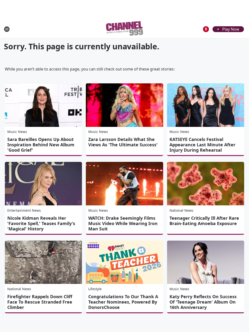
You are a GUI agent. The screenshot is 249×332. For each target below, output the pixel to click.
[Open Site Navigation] (7, 29)
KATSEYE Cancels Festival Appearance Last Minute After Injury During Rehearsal (202, 145)
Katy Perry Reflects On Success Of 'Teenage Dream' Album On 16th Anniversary (203, 302)
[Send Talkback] (206, 29)
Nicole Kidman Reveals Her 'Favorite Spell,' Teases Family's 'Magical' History (41, 223)
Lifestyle (95, 289)
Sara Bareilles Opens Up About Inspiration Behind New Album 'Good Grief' (40, 145)
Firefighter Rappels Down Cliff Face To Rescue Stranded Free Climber (39, 302)
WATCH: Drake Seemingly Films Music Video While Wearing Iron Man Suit (123, 223)
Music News (17, 131)
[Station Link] (124, 29)
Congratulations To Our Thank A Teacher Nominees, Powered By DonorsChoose (123, 302)
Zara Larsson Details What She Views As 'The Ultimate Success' (123, 142)
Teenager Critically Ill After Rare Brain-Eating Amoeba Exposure (204, 220)
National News (181, 210)
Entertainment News (24, 210)
